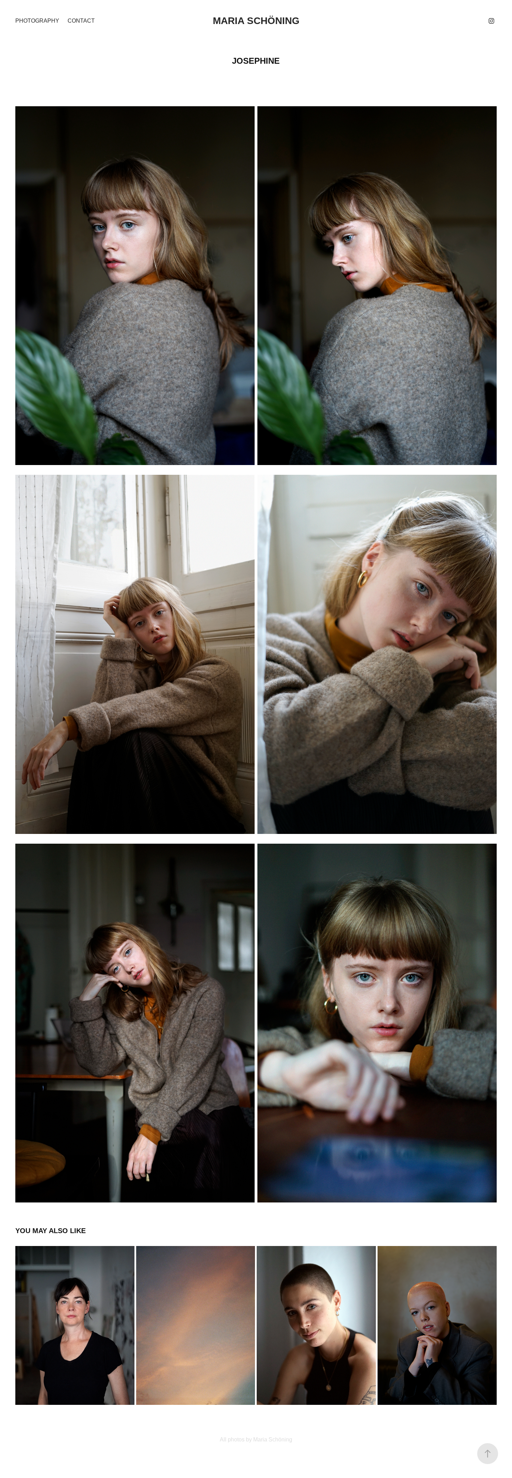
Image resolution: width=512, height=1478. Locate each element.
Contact (81, 21)
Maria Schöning (256, 20)
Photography (37, 21)
